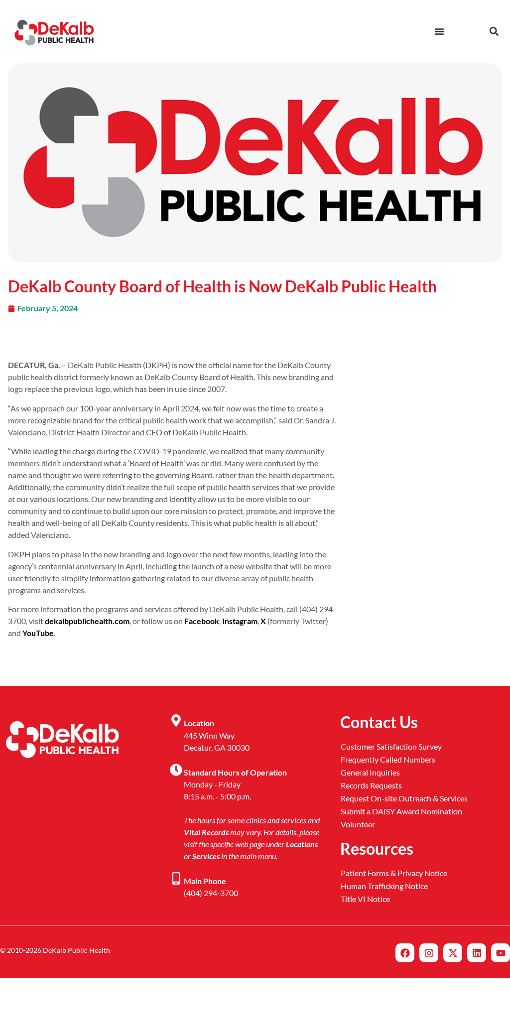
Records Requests (371, 785)
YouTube (38, 633)
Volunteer (358, 824)
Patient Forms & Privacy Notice (394, 873)
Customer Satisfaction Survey (391, 746)
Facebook (201, 621)
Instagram (239, 621)
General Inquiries (370, 772)
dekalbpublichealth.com (87, 621)
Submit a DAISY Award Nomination (401, 811)
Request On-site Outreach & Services (404, 798)
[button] (494, 31)
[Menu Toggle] (439, 31)
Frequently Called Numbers (388, 759)
